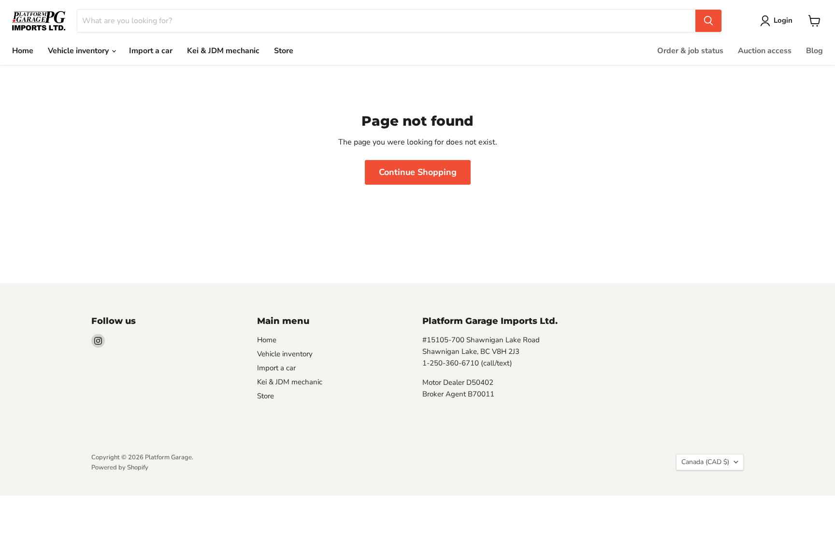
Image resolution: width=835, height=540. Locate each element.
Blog (814, 50)
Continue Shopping (418, 172)
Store (283, 50)
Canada (705, 462)
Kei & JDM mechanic (223, 50)
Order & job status (690, 50)
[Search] (708, 21)
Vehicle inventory (79, 50)
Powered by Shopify (119, 467)
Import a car (151, 50)
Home (22, 50)
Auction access (765, 50)
